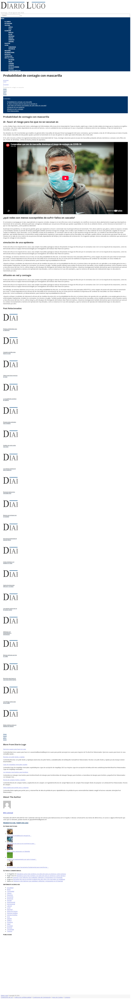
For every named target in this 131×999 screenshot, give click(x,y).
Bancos (10, 32)
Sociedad (11, 59)
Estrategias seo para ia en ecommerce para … (21, 843)
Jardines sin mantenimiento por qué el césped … (22, 859)
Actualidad (8, 23)
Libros (10, 27)
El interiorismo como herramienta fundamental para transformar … (28, 867)
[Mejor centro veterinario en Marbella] (10, 850)
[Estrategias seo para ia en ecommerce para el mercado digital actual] (10, 842)
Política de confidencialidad (22, 997)
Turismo (11, 63)
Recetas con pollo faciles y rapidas (14, 757)
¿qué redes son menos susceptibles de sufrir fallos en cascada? (26, 105)
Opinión (11, 65)
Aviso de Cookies (57, 997)
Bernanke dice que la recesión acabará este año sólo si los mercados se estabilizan (39, 879)
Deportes (8, 54)
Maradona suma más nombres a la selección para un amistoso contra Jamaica (41, 874)
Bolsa (10, 34)
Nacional (8, 50)
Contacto (67, 997)
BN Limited (8, 813)
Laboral (11, 41)
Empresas (11, 36)
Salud (10, 61)
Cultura (7, 25)
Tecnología (8, 56)
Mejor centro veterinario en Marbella (18, 851)
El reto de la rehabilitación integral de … (19, 835)
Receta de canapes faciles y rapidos (14, 780)
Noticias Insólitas (14, 70)
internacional (11, 904)
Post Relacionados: (13, 111)
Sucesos (11, 68)
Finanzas (11, 39)
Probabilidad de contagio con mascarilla (19, 102)
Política (7, 43)
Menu (2, 18)
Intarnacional (9, 52)
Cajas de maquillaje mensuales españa (15, 764)
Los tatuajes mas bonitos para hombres (15, 772)
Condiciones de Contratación (42, 997)
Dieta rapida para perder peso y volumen (16, 787)
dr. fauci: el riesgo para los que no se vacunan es (22, 104)
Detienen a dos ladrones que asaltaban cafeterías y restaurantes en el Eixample (37, 877)
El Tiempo (8, 21)
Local (6, 45)
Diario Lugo (4, 995)
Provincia (11, 48)
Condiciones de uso (7, 997)
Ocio (10, 29)
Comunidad (12, 47)
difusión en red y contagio (15, 109)
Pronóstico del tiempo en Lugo (15, 823)
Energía (10, 38)
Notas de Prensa (13, 67)
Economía (8, 30)
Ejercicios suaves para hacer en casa (14, 749)
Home (4, 81)
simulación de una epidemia (15, 107)
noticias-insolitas (12, 915)
